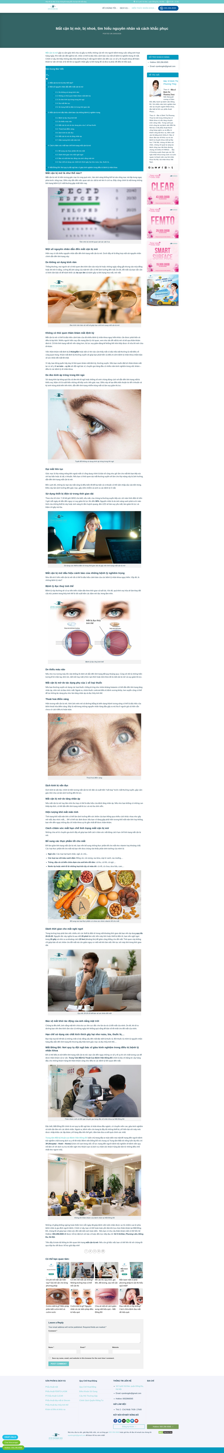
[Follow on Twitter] (120, 1421)
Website (115, 1347)
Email (83, 1347)
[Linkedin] (153, 168)
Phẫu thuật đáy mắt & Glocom (57, 1400)
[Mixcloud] (169, 168)
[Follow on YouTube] (136, 1421)
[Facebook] (162, 168)
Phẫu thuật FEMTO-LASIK (56, 1391)
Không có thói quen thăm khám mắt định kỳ (75, 96)
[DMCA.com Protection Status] (165, 1432)
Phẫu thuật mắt (51, 1387)
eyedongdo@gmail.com (76, 1435)
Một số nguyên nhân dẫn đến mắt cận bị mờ (67, 87)
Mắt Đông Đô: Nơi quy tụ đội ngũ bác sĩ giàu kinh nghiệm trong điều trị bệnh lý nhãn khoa (83, 167)
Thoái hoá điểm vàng (67, 129)
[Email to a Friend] (94, 1251)
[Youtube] (156, 168)
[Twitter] (159, 168)
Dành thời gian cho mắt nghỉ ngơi (71, 155)
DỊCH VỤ (124, 8)
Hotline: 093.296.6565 (13, 1448)
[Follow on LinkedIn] (132, 1421)
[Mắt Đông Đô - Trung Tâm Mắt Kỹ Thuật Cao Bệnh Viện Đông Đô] (63, 8)
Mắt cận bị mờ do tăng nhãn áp (70, 136)
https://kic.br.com (112, 1450)
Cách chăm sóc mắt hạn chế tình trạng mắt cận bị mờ (70, 145)
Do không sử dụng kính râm (69, 92)
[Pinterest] (149, 168)
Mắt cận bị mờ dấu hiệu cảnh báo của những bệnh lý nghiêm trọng (75, 112)
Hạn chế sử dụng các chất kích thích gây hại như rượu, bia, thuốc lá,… (85, 162)
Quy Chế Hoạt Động (87, 1387)
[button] (94, 77)
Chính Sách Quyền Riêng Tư (91, 1400)
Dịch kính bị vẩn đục (66, 133)
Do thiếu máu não (65, 121)
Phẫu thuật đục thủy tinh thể (56, 1405)
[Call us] (128, 1421)
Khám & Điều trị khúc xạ (55, 1409)
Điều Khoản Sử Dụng (88, 1391)
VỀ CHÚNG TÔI (109, 8)
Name (51, 1347)
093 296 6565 (114, 1432)
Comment (52, 1331)
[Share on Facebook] (86, 1251)
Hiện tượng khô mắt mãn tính (70, 140)
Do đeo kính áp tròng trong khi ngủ (72, 99)
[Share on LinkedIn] (103, 1251)
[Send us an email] (124, 1421)
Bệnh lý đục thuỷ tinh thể (68, 118)
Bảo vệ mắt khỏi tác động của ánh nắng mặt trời (77, 158)
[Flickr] (166, 168)
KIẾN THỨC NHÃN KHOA (143, 8)
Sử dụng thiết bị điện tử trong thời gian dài (74, 107)
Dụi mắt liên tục (64, 103)
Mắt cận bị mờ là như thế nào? (62, 83)
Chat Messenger (11, 1442)
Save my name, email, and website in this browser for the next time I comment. (83, 1358)
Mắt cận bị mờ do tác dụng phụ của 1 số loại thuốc (77, 125)
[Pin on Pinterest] (99, 1251)
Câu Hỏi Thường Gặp (88, 1396)
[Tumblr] (172, 168)
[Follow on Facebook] (115, 1421)
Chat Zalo (10, 1437)
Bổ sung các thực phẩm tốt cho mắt (72, 151)
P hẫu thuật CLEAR (54, 1396)
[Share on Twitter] (90, 1251)
